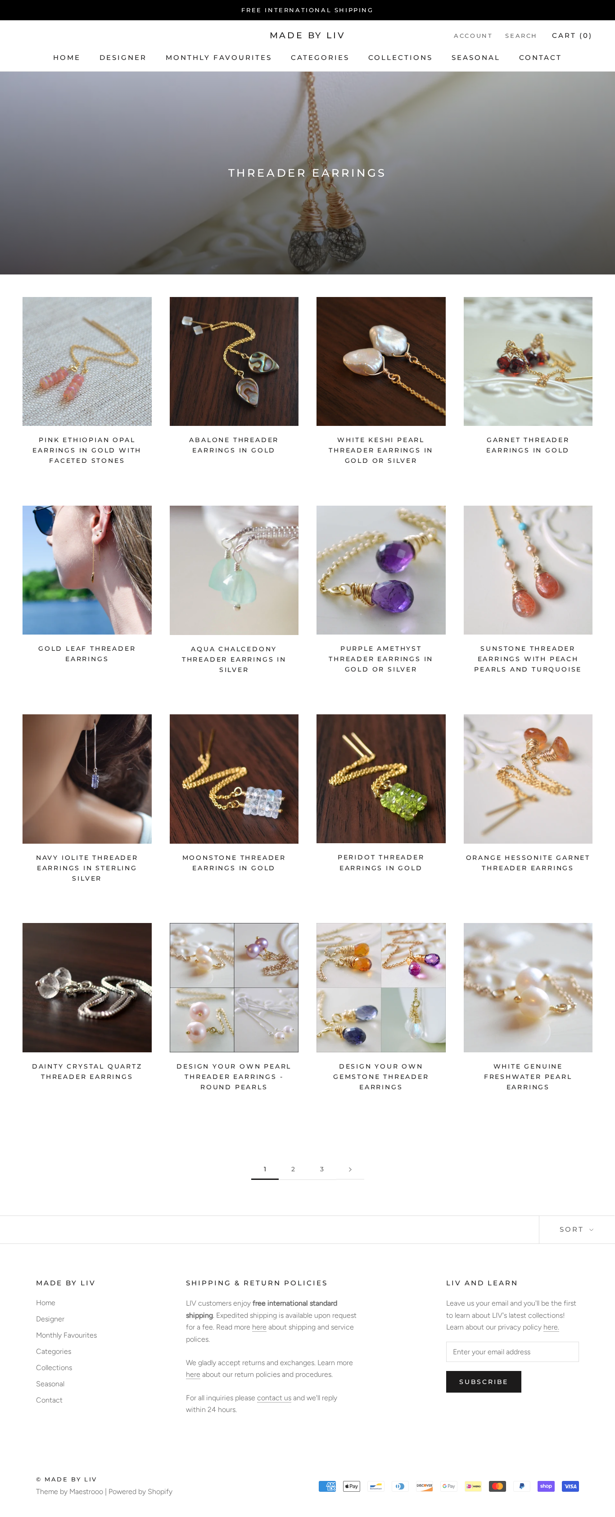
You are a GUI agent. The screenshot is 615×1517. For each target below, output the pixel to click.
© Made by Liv (66, 1479)
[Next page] (350, 1169)
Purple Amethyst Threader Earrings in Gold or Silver (381, 658)
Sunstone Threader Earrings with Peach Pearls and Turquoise (528, 658)
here (259, 1327)
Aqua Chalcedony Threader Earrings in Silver (234, 659)
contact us (274, 1398)
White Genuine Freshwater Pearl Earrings (528, 1076)
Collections (400, 57)
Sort (573, 1229)
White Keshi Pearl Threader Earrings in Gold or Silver (381, 450)
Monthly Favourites (219, 57)
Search (521, 35)
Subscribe (483, 1382)
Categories (320, 57)
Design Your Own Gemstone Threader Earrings (381, 1076)
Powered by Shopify (140, 1491)
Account (473, 35)
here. (551, 1327)
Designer (123, 57)
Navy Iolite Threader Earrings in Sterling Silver (87, 868)
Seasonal (476, 57)
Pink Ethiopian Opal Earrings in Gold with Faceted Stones (86, 450)
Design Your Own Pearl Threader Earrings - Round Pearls (233, 1076)
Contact (540, 57)
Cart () (572, 35)
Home (67, 57)
